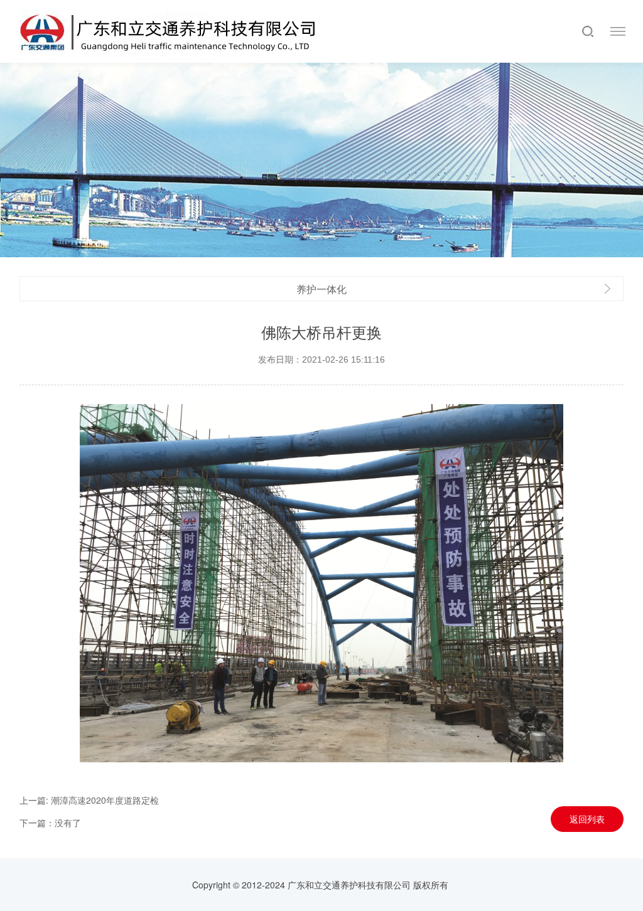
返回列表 (587, 818)
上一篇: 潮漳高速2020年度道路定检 (89, 800)
